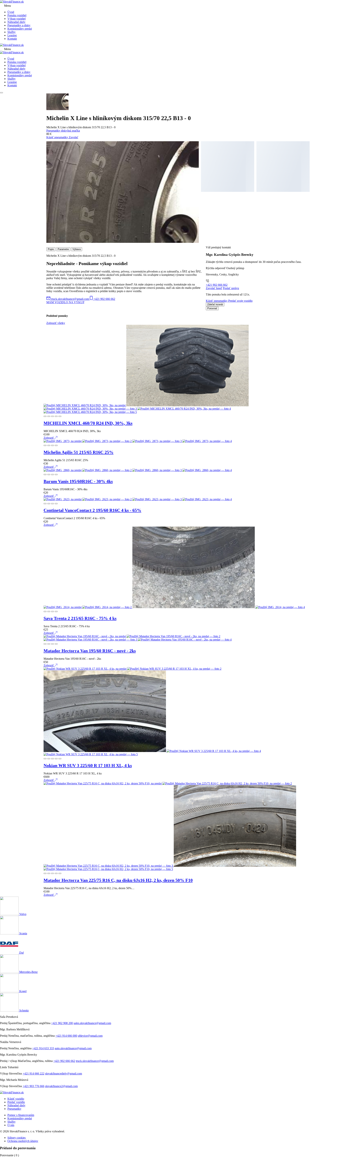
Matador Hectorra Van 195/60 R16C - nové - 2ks (90, 650)
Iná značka (73, 130)
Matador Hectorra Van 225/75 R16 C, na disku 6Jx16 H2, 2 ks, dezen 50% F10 (118, 880)
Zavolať (73, 137)
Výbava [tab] (76, 249)
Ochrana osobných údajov (22, 1141)
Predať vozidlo (16, 1102)
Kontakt (12, 38)
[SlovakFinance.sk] (12, 1)
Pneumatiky (14, 1108)
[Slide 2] (48, 416)
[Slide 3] (52, 416)
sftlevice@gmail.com (90, 1035)
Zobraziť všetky (55, 323)
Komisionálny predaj (19, 28)
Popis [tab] (51, 249)
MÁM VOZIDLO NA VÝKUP (65, 302)
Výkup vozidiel (16, 18)
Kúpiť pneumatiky (57, 137)
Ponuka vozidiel (16, 15)
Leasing (12, 35)
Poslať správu (231, 288)
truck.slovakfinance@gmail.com (95, 1060)
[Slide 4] (56, 416)
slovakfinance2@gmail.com (61, 1086)
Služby (11, 32)
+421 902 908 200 (62, 1023)
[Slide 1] (45, 416)
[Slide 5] (59, 416)
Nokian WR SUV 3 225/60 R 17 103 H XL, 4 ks (88, 765)
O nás (10, 1125)
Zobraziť (49, 437)
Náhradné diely (16, 22)
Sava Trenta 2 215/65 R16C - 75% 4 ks (80, 618)
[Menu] (1, 92)
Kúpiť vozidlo (15, 1098)
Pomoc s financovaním (20, 1115)
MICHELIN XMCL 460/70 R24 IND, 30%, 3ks (88, 423)
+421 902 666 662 (217, 284)
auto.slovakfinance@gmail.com (73, 1048)
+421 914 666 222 (33, 1073)
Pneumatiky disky (56, 130)
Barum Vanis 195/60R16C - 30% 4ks (78, 481)
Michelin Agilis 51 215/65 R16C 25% (78, 452)
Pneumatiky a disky (18, 25)
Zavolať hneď (214, 288)
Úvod (10, 12)
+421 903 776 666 (33, 1086)
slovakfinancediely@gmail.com (63, 1073)
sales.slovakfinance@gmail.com (92, 1023)
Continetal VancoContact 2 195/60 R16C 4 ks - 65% (92, 510)
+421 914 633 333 (43, 1048)
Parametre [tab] (63, 249)
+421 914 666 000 (66, 1035)
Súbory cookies (16, 1137)
